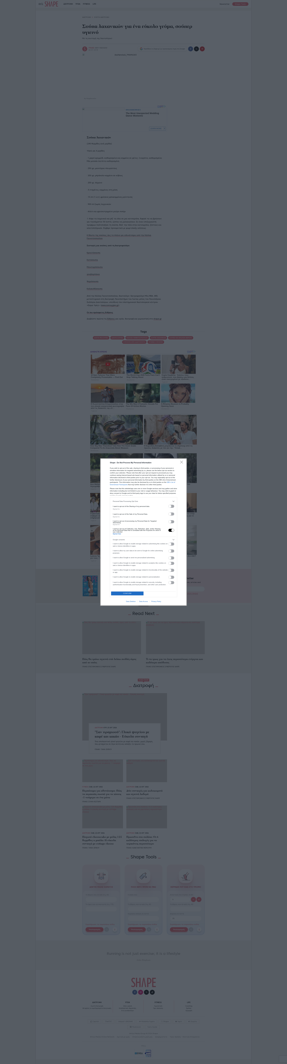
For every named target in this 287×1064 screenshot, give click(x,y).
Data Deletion (131, 601)
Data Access (143, 601)
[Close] (182, 463)
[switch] (171, 506)
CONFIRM (127, 593)
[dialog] (143, 532)
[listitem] (143, 501)
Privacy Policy (156, 601)
